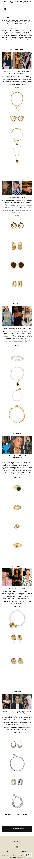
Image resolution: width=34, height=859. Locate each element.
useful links (16, 841)
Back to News (18, 828)
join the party (16, 837)
